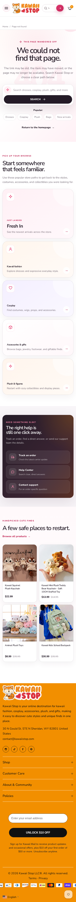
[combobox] (48, 8)
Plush (37, 117)
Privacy (43, 878)
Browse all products (16, 536)
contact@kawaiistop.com (18, 739)
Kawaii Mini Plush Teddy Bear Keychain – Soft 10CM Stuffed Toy (54, 588)
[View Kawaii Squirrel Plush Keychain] (20, 563)
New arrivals (64, 117)
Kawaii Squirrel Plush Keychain (12, 587)
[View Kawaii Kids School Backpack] (56, 623)
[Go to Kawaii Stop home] (26, 8)
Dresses (9, 117)
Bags (48, 117)
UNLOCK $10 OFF (38, 832)
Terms (32, 878)
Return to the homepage (38, 127)
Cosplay (24, 117)
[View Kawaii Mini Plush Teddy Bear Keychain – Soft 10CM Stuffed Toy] (56, 563)
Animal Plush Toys (14, 645)
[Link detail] (6, 749)
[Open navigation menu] (6, 8)
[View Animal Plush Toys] (20, 623)
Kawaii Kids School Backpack (56, 645)
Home (5, 26)
